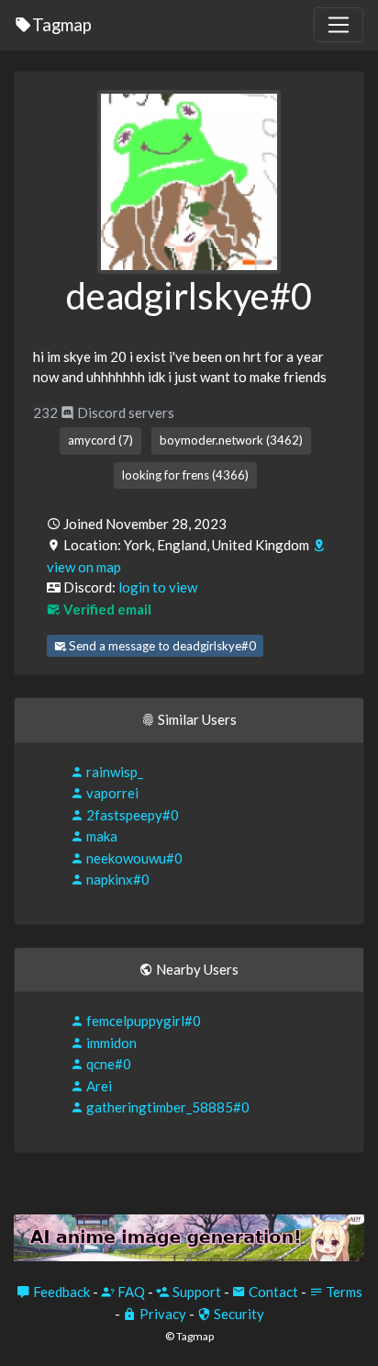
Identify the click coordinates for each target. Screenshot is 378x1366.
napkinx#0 (116, 879)
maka (100, 836)
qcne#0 (107, 1064)
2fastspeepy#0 (131, 815)
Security (237, 1313)
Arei (97, 1086)
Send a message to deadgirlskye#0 (161, 645)
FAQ (130, 1291)
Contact (272, 1291)
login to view (157, 587)
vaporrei (111, 793)
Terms (342, 1291)
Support (195, 1291)
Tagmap (62, 24)
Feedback (60, 1291)
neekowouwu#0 (133, 858)
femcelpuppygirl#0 (142, 1020)
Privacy (161, 1313)
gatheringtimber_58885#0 (166, 1107)
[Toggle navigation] (338, 24)
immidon (110, 1042)
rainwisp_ (113, 771)
